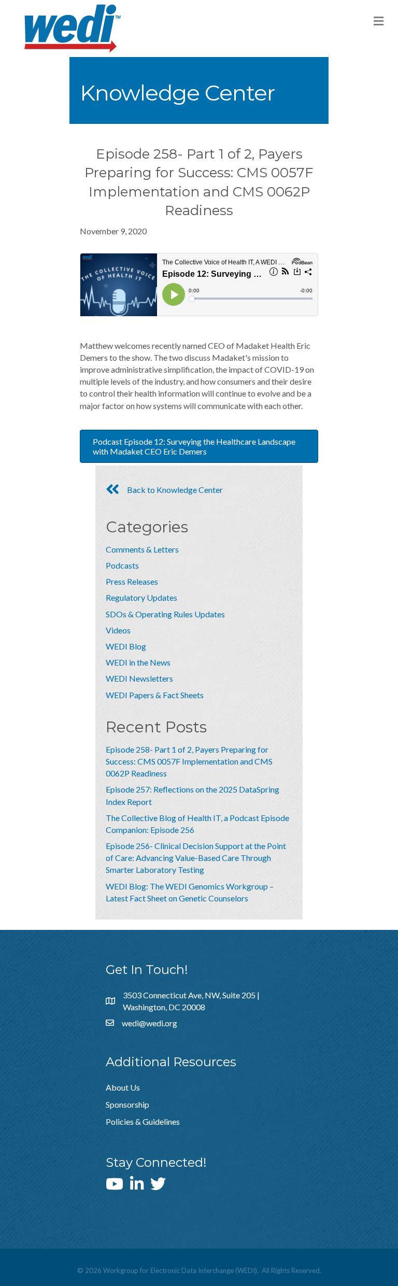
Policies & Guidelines (143, 1121)
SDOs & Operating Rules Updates (165, 614)
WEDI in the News (138, 662)
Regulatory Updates (141, 597)
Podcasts (122, 565)
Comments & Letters (142, 549)
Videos (118, 630)
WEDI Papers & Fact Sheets (155, 695)
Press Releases (132, 581)
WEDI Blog (126, 646)
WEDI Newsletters (139, 678)
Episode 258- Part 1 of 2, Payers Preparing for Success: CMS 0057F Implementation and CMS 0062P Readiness (189, 761)
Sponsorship (127, 1104)
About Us (123, 1087)
